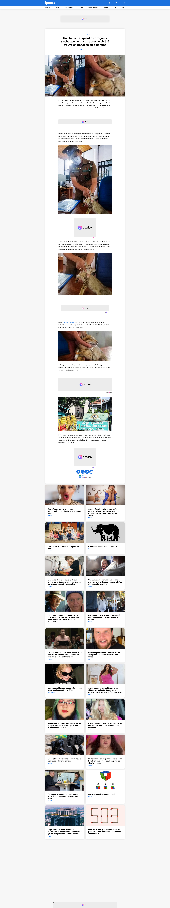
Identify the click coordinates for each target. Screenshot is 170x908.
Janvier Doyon (86, 48)
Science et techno (93, 7)
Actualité (47, 7)
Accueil (81, 34)
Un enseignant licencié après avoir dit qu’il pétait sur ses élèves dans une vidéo (104, 655)
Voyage (81, 7)
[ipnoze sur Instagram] (124, 3)
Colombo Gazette (68, 322)
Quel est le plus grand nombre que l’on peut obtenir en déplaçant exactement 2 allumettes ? (105, 832)
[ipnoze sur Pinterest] (120, 3)
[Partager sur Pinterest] (87, 472)
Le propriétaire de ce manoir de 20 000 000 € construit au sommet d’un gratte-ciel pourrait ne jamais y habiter (65, 832)
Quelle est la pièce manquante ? (101, 794)
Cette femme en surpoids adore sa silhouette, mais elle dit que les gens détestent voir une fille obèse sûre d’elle (105, 690)
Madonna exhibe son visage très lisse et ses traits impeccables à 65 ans (65, 689)
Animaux (105, 7)
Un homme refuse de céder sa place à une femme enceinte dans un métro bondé (104, 617)
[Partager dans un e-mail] (91, 472)
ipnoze (50, 3)
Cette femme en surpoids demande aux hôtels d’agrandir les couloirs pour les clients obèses (105, 761)
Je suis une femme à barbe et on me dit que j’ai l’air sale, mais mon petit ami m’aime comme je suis (64, 725)
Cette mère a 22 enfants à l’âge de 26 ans (63, 548)
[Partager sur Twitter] (83, 472)
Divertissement (69, 7)
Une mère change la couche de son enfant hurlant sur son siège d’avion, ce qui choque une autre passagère (64, 582)
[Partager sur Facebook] (78, 472)
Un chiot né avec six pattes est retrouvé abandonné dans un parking (64, 760)
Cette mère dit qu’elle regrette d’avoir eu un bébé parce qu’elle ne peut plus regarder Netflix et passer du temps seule (104, 512)
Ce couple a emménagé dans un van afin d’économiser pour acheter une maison (63, 796)
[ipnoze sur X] (116, 3)
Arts (115, 7)
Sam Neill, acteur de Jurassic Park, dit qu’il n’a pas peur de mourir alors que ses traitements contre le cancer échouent (64, 618)
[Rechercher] (109, 3)
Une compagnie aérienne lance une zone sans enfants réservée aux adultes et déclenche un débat (105, 582)
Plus (123, 7)
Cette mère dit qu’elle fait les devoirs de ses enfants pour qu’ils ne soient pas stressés (105, 725)
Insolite (50, 515)
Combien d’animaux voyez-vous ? (102, 547)
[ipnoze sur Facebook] (113, 3)
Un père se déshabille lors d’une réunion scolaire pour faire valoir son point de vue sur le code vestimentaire (65, 655)
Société (57, 7)
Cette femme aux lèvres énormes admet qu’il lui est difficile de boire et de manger (64, 511)
